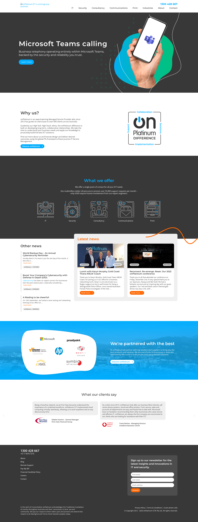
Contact (173, 8)
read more (27, 263)
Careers (23, 475)
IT (72, 8)
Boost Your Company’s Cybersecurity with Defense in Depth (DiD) (45, 276)
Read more (85, 293)
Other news (31, 246)
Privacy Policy (140, 508)
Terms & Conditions (154, 508)
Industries (148, 8)
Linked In (22, 485)
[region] (99, 52)
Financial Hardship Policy (30, 472)
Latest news (88, 239)
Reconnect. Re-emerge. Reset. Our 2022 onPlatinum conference (150, 272)
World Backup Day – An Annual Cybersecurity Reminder (39, 254)
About (161, 8)
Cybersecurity (28, 280)
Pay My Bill (25, 468)
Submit (135, 490)
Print (135, 8)
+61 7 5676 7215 (27, 453)
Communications (119, 8)
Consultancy (98, 8)
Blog (22, 462)
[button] (3, 416)
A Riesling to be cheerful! (36, 297)
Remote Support (27, 465)
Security (82, 8)
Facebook (27, 485)
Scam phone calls (170, 508)
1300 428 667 (168, 4)
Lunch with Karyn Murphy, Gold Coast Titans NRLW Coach (100, 272)
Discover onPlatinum (31, 146)
